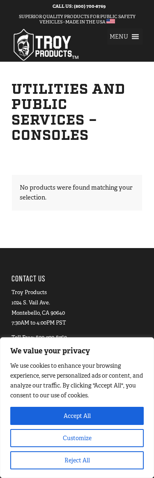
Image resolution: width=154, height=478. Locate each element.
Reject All (77, 460)
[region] (77, 407)
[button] (119, 36)
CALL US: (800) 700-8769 (79, 6)
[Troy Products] (63, 44)
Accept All (77, 416)
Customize (77, 438)
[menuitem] (79, 6)
